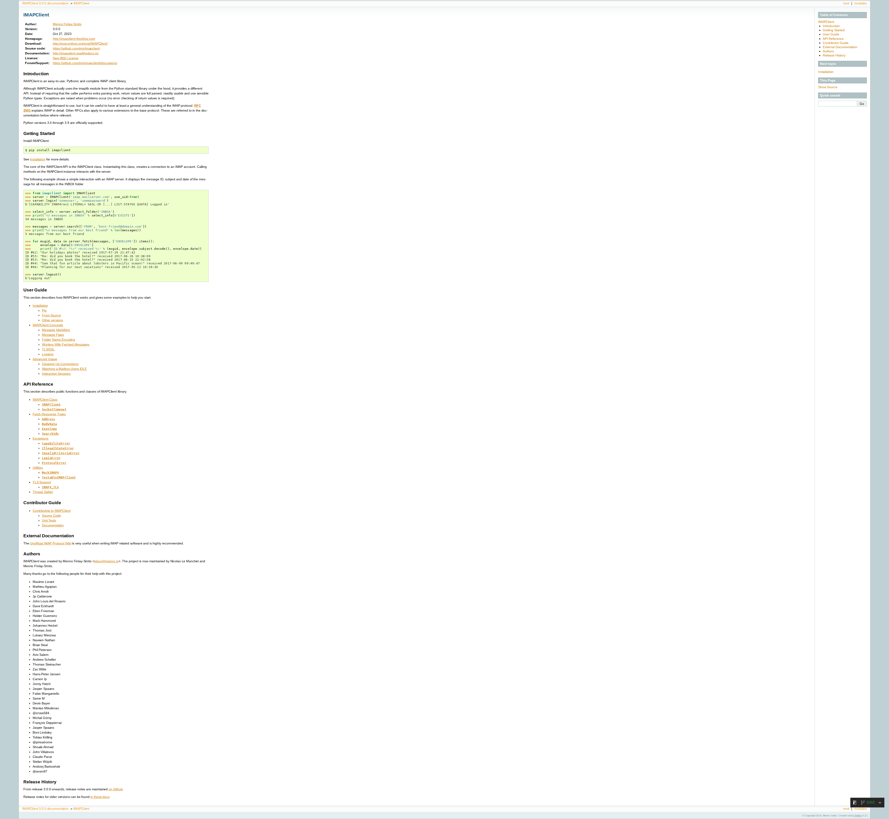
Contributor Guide (835, 43)
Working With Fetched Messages (65, 344)
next (846, 3)
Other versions (52, 320)
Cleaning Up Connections (60, 364)
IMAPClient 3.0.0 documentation (45, 3)
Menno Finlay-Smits (67, 24)
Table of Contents (834, 15)
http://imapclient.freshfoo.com (74, 39)
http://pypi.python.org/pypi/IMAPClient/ (80, 43)
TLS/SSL (48, 349)
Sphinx (858, 815)
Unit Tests (49, 520)
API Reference (833, 39)
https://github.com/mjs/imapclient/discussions (85, 63)
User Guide (831, 34)
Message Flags (53, 335)
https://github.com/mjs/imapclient (76, 48)
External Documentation (840, 47)
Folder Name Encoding (58, 339)
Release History (834, 55)
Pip (44, 310)
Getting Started (834, 30)
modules (861, 3)
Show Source (827, 87)
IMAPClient (82, 3)
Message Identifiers (56, 330)
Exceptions (40, 438)
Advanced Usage (45, 359)
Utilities (38, 467)
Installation (40, 305)
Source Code (51, 515)
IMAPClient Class (45, 399)
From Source (51, 315)
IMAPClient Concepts (48, 325)
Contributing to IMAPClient (51, 511)
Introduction (831, 26)
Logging (47, 354)
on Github (116, 789)
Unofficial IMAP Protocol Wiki (50, 543)
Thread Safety (43, 492)
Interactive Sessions (56, 373)
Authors (828, 51)
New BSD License (65, 58)
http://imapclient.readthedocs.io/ (75, 53)
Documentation (53, 525)
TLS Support (42, 482)
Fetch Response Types (49, 414)
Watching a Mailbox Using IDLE (64, 369)
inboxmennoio (106, 561)
